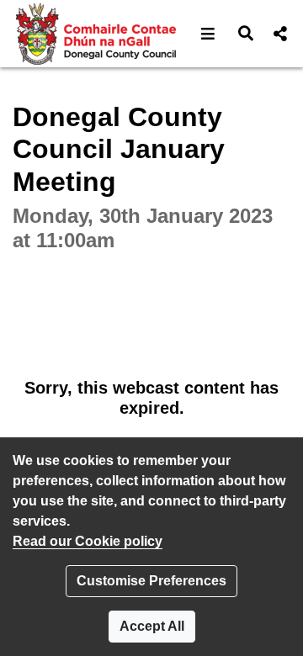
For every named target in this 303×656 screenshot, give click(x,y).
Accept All (152, 626)
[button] (208, 34)
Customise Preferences (151, 581)
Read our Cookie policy (87, 541)
